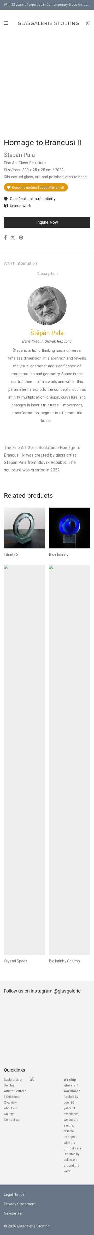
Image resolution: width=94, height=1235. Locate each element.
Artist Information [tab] (20, 263)
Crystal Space (15, 961)
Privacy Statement (20, 1204)
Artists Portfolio (15, 1091)
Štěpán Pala (47, 333)
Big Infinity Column (64, 961)
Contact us (12, 1120)
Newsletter (13, 1213)
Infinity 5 (11, 554)
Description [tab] (47, 273)
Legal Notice (14, 1194)
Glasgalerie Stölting (33, 1226)
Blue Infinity (58, 554)
